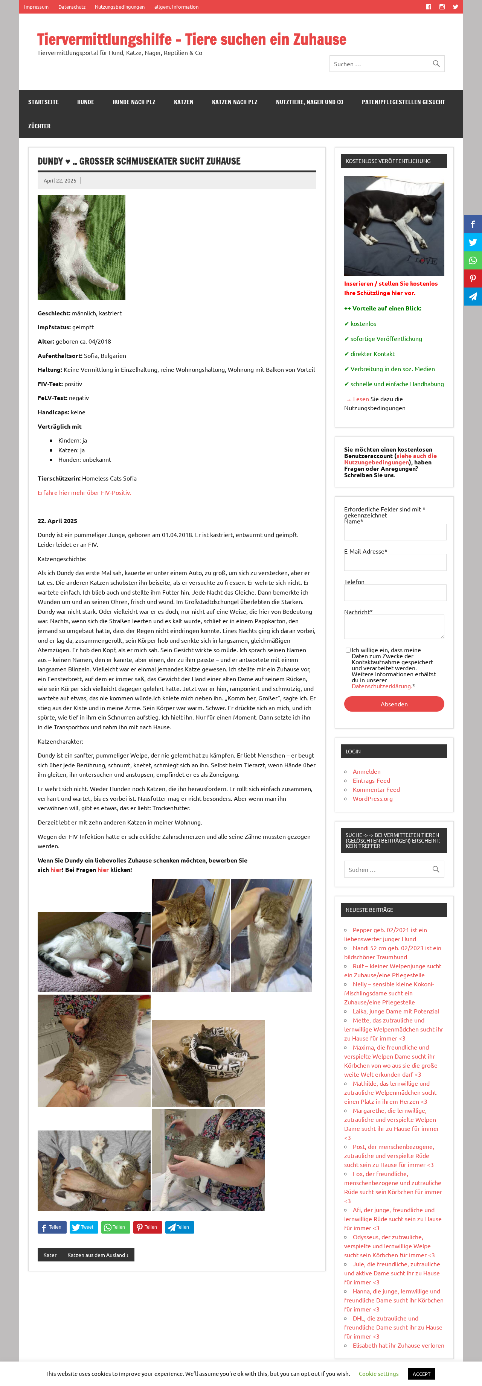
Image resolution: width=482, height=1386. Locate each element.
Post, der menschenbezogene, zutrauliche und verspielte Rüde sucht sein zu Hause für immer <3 (389, 1155)
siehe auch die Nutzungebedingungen (390, 459)
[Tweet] (84, 1227)
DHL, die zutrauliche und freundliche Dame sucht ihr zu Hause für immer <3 (393, 1327)
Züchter (39, 126)
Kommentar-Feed (376, 789)
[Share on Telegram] (179, 1227)
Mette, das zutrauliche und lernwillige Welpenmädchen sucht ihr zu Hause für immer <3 (393, 1029)
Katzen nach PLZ (235, 102)
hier (56, 869)
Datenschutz (71, 6)
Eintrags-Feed (371, 780)
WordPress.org (373, 798)
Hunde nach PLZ (134, 102)
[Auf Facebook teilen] (52, 1227)
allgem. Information (176, 6)
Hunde (85, 102)
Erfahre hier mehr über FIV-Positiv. (84, 492)
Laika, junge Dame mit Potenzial (396, 1011)
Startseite (43, 102)
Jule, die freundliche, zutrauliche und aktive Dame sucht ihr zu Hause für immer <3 (392, 1273)
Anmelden (367, 771)
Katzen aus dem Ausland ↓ (98, 1254)
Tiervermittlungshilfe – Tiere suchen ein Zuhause (191, 39)
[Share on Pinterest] (147, 1227)
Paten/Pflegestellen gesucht (403, 102)
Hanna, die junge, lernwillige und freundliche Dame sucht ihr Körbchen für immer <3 (394, 1300)
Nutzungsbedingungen (120, 6)
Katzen (184, 102)
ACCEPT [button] (421, 1374)
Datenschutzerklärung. (382, 685)
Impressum (36, 6)
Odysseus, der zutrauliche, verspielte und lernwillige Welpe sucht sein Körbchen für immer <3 (389, 1245)
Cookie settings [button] (379, 1373)
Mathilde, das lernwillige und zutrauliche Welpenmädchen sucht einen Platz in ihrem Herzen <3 (390, 1092)
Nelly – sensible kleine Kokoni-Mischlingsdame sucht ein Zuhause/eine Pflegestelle (389, 993)
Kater (49, 1254)
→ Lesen (356, 398)
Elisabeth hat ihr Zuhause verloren (398, 1345)
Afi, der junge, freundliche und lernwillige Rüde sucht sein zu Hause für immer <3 (393, 1218)
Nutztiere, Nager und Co (309, 102)
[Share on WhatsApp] (115, 1227)
